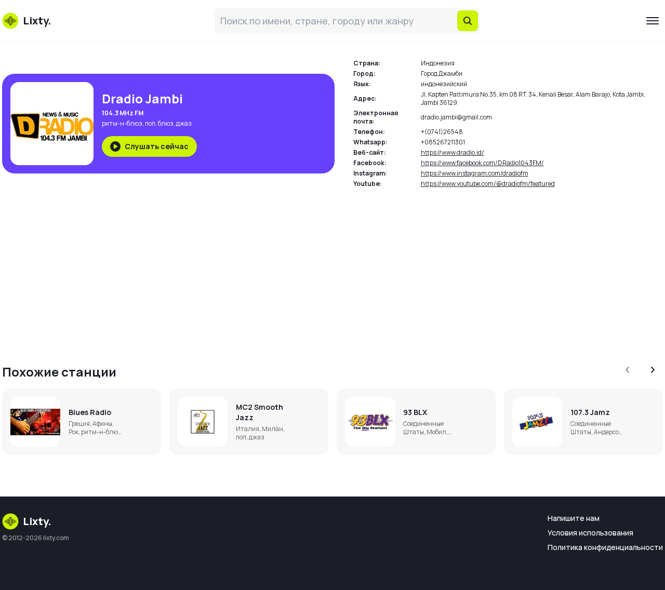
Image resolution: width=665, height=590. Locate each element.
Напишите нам (574, 518)
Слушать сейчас (157, 146)
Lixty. (37, 521)
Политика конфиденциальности (605, 547)
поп (150, 123)
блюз (166, 123)
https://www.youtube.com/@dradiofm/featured (488, 183)
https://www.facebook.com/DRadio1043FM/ (482, 162)
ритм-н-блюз (122, 123)
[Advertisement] (314, 270)
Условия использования (590, 533)
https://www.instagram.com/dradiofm (474, 173)
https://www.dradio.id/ (452, 152)
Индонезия (438, 63)
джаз (184, 123)
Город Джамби (441, 73)
